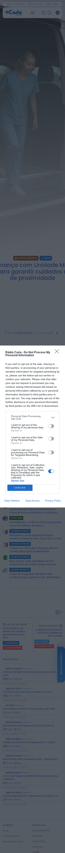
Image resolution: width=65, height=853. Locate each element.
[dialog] (32, 426)
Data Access (32, 500)
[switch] (51, 426)
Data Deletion (12, 500)
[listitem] (32, 417)
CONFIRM (20, 487)
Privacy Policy (53, 500)
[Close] (58, 352)
